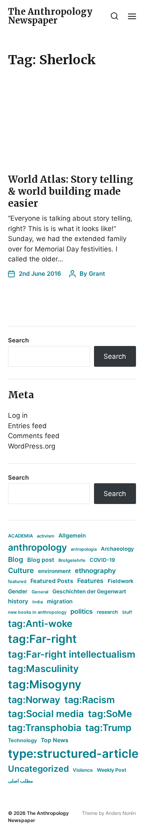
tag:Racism (89, 700)
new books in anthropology (37, 612)
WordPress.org (31, 446)
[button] (114, 16)
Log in (18, 415)
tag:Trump (108, 727)
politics (81, 611)
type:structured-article (73, 754)
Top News (54, 740)
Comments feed (34, 436)
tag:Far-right (42, 639)
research (107, 612)
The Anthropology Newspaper (50, 16)
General (40, 592)
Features (90, 581)
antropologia (84, 549)
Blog (15, 559)
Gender (18, 591)
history (18, 601)
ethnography (95, 571)
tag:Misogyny (44, 684)
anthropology (37, 547)
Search (18, 340)
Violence (83, 770)
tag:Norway (34, 700)
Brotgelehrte (72, 560)
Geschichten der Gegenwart (89, 591)
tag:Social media (46, 713)
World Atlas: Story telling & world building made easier (70, 191)
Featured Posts (51, 580)
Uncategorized (38, 768)
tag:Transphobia (44, 727)
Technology (22, 740)
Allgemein (72, 535)
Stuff (127, 612)
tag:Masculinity (43, 668)
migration (59, 601)
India (37, 602)
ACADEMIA (20, 536)
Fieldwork (121, 581)
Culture (21, 570)
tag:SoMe (110, 713)
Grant (97, 273)
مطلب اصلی (20, 781)
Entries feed (27, 426)
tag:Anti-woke (40, 623)
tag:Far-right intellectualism (71, 654)
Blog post (40, 559)
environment (54, 571)
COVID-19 (102, 560)
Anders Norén (121, 813)
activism (45, 536)
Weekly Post (111, 770)
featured (17, 581)
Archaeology (117, 548)
